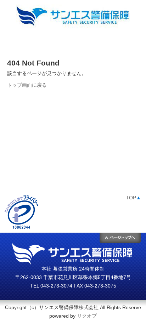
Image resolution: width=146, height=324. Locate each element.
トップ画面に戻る (27, 85)
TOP (133, 197)
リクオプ (87, 316)
